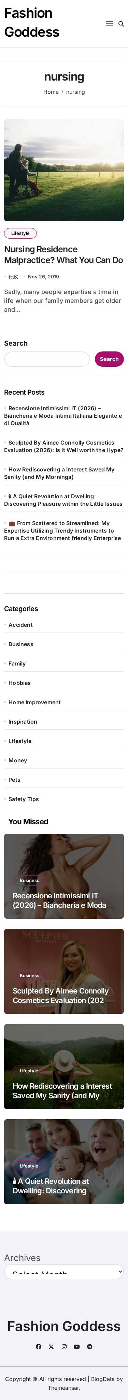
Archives (22, 1257)
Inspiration (23, 721)
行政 (13, 276)
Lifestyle (20, 233)
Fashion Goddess (64, 1326)
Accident (21, 624)
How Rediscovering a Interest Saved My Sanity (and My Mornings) (62, 1096)
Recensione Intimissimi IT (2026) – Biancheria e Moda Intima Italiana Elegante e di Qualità (63, 416)
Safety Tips (24, 799)
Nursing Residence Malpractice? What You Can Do (63, 254)
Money (18, 760)
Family (17, 663)
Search (16, 343)
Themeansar (63, 1387)
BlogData (103, 1379)
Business (21, 644)
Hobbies (20, 682)
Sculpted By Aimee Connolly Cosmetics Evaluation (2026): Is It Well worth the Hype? (63, 1000)
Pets (14, 779)
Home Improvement (35, 702)
